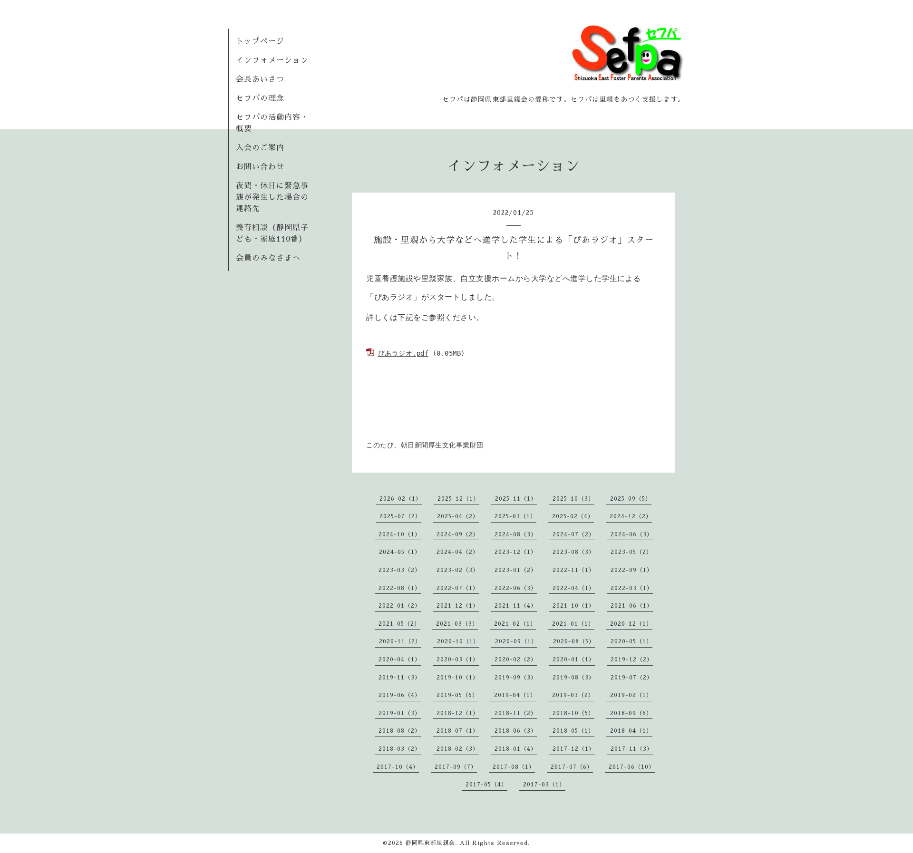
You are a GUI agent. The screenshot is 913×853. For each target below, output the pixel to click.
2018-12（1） (458, 713)
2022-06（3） (516, 588)
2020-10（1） (458, 641)
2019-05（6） (457, 695)
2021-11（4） (516, 606)
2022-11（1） (574, 570)
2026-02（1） (400, 499)
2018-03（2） (400, 749)
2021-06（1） (632, 606)
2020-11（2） (400, 641)
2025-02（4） (573, 516)
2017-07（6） (572, 767)
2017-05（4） (486, 784)
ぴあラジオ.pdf (403, 353)
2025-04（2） (458, 516)
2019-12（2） (632, 659)
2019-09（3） (516, 677)
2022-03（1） (632, 588)
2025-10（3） (573, 499)
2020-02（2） (516, 659)
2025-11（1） (516, 499)
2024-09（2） (458, 534)
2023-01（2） (516, 570)
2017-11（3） (632, 749)
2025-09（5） (630, 499)
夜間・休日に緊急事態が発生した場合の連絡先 (272, 197)
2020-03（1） (458, 659)
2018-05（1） (573, 731)
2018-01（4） (516, 749)
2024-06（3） (632, 534)
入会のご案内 (260, 148)
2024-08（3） (516, 534)
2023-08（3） (574, 552)
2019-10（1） (458, 677)
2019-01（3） (400, 713)
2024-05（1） (400, 552)
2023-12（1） (516, 552)
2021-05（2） (399, 624)
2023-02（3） (458, 570)
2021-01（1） (573, 624)
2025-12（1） (458, 499)
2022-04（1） (574, 588)
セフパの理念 (260, 98)
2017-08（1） (514, 767)
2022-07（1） (458, 588)
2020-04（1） (400, 659)
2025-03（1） (515, 516)
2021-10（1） (574, 606)
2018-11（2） (516, 713)
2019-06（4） (400, 695)
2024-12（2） (631, 516)
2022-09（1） (632, 570)
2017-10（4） (398, 767)
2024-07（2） (574, 534)
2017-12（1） (574, 749)
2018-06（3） (516, 731)
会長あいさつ (260, 79)
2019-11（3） (400, 677)
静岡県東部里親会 (430, 843)
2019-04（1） (515, 695)
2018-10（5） (573, 713)
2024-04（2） (458, 552)
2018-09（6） (631, 713)
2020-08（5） (574, 641)
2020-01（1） (574, 659)
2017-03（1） (544, 784)
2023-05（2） (631, 552)
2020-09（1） (516, 641)
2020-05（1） (631, 641)
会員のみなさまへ (268, 258)
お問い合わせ (260, 167)
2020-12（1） (631, 624)
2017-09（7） (456, 767)
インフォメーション (272, 60)
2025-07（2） (400, 516)
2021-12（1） (458, 606)
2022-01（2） (400, 606)
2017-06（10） (632, 767)
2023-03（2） (400, 570)
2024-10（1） (400, 534)
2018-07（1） (458, 731)
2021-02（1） (515, 624)
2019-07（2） (632, 677)
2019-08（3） (574, 677)
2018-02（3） (458, 749)
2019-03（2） (573, 695)
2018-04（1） (631, 731)
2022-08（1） (400, 588)
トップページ (260, 41)
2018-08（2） (400, 731)
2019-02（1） (631, 695)
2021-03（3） (457, 624)
